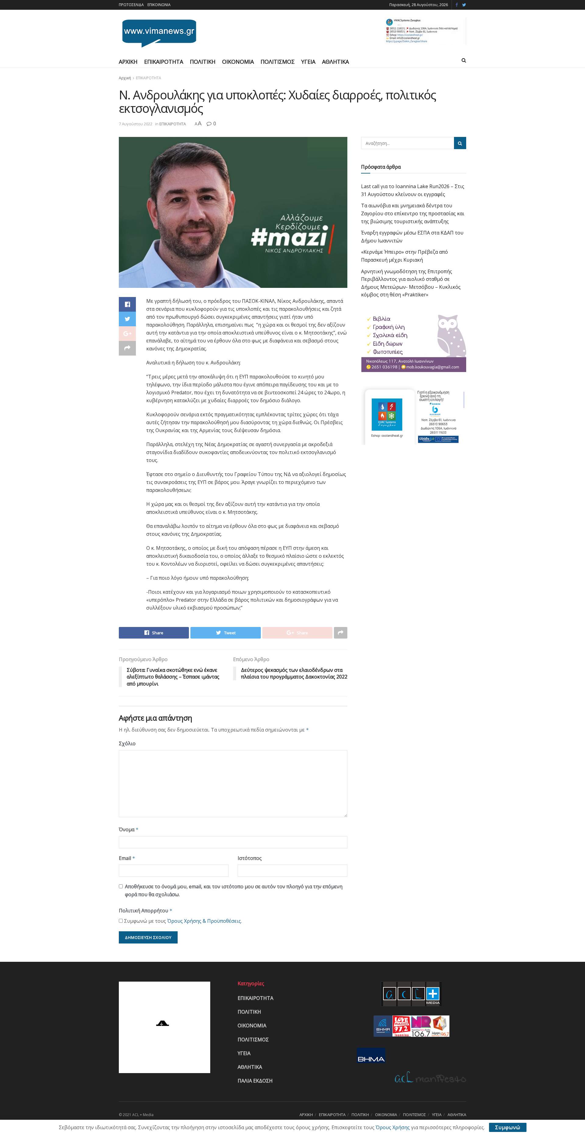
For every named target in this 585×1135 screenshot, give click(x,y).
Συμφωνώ (507, 1127)
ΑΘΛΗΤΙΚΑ (335, 61)
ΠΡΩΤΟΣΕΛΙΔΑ (131, 4)
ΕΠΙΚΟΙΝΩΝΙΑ (159, 4)
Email (127, 858)
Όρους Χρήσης (393, 1127)
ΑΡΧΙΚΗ (128, 61)
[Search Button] (460, 143)
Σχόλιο (127, 743)
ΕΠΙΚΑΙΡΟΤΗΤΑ (163, 61)
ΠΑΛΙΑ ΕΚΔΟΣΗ (255, 1080)
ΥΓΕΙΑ (308, 61)
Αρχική (125, 78)
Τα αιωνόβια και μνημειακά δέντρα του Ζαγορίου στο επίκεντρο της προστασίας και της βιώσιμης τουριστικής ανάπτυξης (412, 213)
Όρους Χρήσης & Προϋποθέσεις (204, 921)
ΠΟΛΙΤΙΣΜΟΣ (278, 61)
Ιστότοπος (250, 858)
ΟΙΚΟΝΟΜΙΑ (238, 61)
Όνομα (129, 829)
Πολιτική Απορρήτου (145, 910)
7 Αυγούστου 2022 (135, 124)
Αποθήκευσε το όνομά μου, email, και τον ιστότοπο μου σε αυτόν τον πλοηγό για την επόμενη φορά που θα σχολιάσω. (233, 890)
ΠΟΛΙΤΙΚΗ (202, 61)
